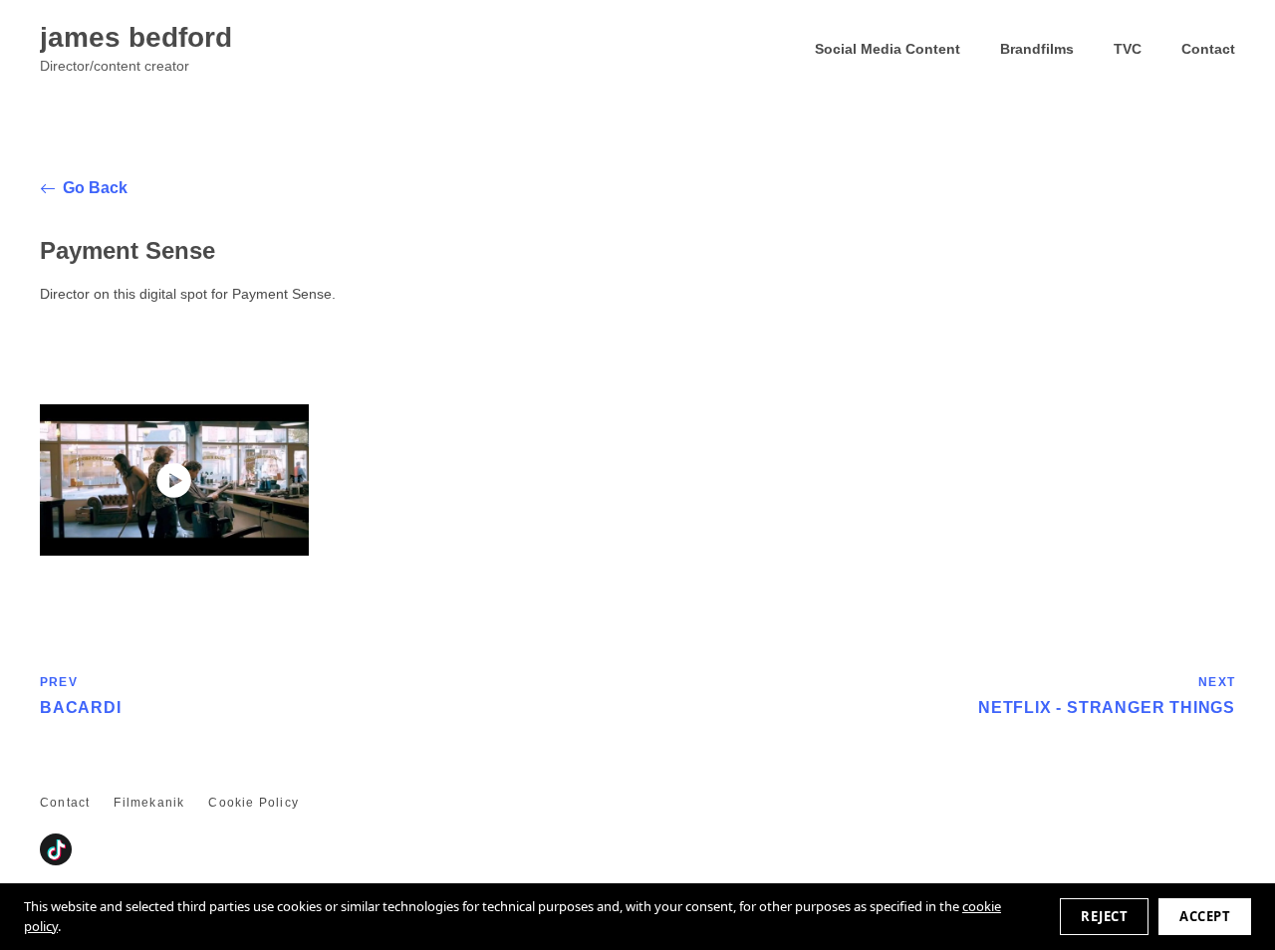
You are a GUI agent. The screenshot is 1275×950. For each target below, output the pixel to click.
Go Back (95, 187)
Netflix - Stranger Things (1106, 695)
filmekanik (149, 803)
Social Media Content (887, 49)
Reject (1104, 916)
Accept (1204, 916)
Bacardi (81, 695)
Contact (1208, 49)
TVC (1128, 49)
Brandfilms (1037, 49)
